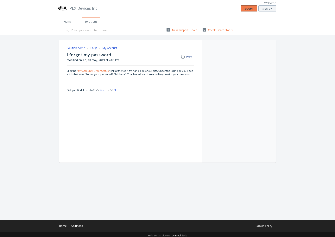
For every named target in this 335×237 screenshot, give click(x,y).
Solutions (91, 21)
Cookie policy (264, 226)
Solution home (76, 48)
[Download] (160, 68)
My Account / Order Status (93, 71)
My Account (109, 48)
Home (68, 21)
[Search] (67, 30)
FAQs (93, 48)
